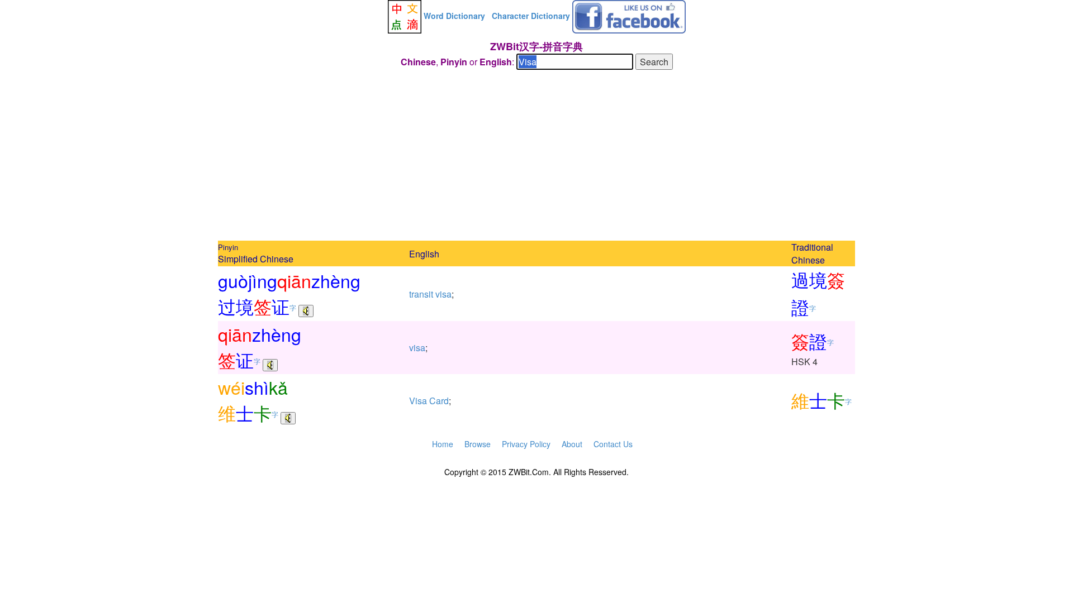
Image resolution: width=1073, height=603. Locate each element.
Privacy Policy (526, 443)
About (572, 443)
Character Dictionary (531, 15)
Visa (418, 400)
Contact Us (613, 443)
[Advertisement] (536, 157)
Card (439, 400)
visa (443, 294)
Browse (477, 443)
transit (421, 294)
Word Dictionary (454, 15)
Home (442, 443)
